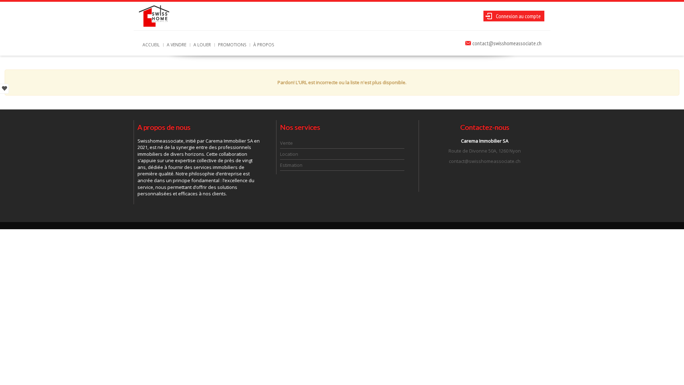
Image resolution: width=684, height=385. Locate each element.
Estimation (291, 165)
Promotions (232, 45)
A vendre (176, 45)
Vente (286, 143)
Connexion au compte (518, 16)
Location (289, 154)
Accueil (151, 45)
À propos (263, 45)
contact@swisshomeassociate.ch (507, 43)
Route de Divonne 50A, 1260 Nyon (485, 151)
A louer (202, 45)
